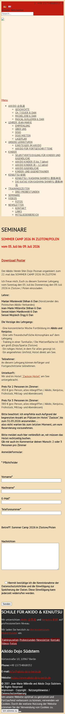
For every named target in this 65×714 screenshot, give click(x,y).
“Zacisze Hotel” (31, 376)
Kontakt (55, 640)
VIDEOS (12, 198)
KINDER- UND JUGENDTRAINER (32, 171)
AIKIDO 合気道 (16, 106)
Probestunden (27, 640)
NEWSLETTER (16, 205)
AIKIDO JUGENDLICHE (27, 168)
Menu (4, 100)
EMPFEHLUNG (22, 125)
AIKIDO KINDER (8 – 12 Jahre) (31, 165)
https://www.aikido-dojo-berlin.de (31, 677)
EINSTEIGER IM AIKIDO (28, 145)
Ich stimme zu (10, 711)
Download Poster (13, 260)
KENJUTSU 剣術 (17, 174)
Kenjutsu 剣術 (50, 619)
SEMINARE (14, 195)
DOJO (18, 132)
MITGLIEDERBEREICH (27, 214)
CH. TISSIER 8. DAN (25, 112)
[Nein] (20, 711)
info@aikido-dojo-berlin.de (17, 3)
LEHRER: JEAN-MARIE (20, 122)
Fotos (13, 643)
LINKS (18, 211)
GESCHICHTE (22, 109)
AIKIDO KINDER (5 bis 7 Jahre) (31, 161)
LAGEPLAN (21, 138)
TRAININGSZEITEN (18, 188)
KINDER (12, 152)
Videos (5, 643)
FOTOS (19, 201)
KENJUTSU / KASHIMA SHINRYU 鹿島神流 (38, 178)
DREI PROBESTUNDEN (27, 191)
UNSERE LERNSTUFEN (20, 142)
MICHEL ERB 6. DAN (25, 116)
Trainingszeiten (10, 640)
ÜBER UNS (20, 129)
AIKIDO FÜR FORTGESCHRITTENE (34, 148)
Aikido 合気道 (28, 619)
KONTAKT (20, 208)
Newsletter (43, 640)
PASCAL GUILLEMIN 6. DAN (29, 119)
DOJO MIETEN (23, 135)
